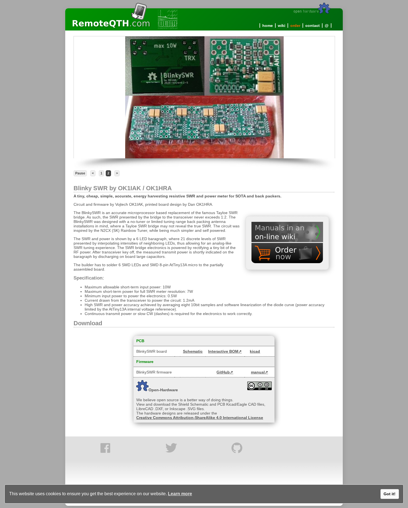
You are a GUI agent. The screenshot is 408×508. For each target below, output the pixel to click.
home (267, 25)
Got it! (390, 494)
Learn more (180, 493)
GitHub (223, 372)
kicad (255, 351)
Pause (80, 173)
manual (258, 372)
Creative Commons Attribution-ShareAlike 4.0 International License (199, 417)
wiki (281, 25)
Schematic (193, 351)
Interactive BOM (223, 351)
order (295, 25)
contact (312, 25)
